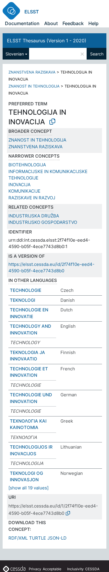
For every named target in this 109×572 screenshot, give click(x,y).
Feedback (73, 23)
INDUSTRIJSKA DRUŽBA (33, 216)
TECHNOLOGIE (25, 290)
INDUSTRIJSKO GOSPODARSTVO (42, 222)
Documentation (22, 23)
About (51, 23)
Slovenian (15, 53)
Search (96, 53)
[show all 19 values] (28, 488)
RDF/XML (18, 538)
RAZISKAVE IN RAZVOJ (31, 197)
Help (93, 23)
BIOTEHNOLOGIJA (27, 165)
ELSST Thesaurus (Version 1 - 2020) (46, 40)
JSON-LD (57, 538)
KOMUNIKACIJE (24, 191)
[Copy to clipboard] (52, 121)
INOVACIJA (19, 184)
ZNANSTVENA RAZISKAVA (32, 72)
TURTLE (37, 538)
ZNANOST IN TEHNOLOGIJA (34, 86)
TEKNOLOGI (22, 300)
